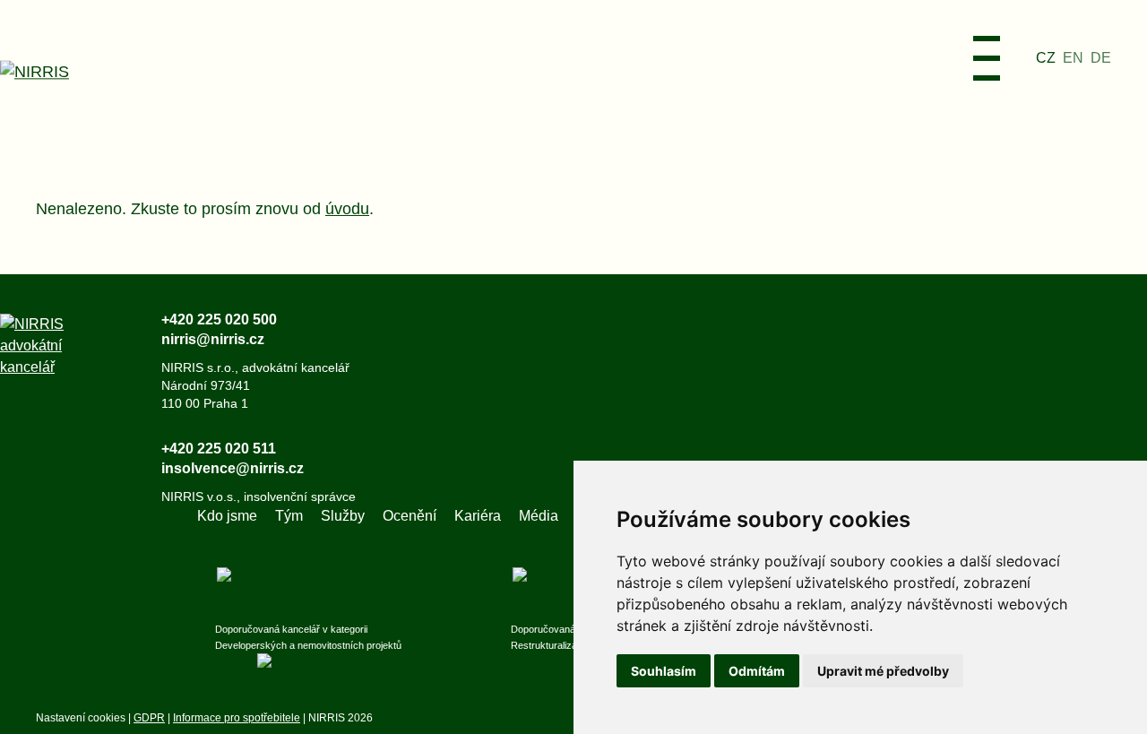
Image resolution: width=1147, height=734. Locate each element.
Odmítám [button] (757, 670)
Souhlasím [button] (663, 670)
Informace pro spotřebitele (236, 718)
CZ (1046, 57)
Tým (289, 515)
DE (1101, 57)
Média (538, 515)
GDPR (149, 718)
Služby (343, 515)
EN (1073, 57)
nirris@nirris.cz (212, 339)
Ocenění (409, 515)
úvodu (347, 209)
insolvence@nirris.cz (232, 468)
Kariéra (477, 515)
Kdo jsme (227, 515)
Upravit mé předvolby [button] (883, 670)
